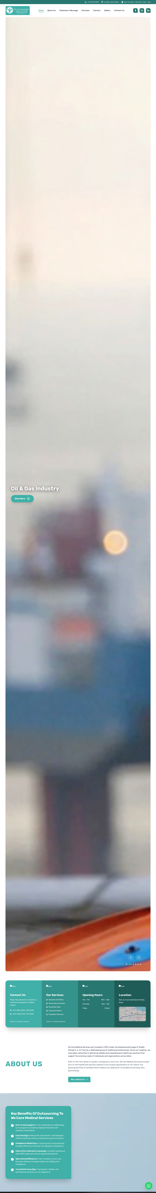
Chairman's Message (68, 10)
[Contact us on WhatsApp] (148, 1185)
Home (41, 10)
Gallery (107, 10)
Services (86, 10)
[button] (131, 957)
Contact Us (119, 10)
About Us (51, 10)
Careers (96, 10)
